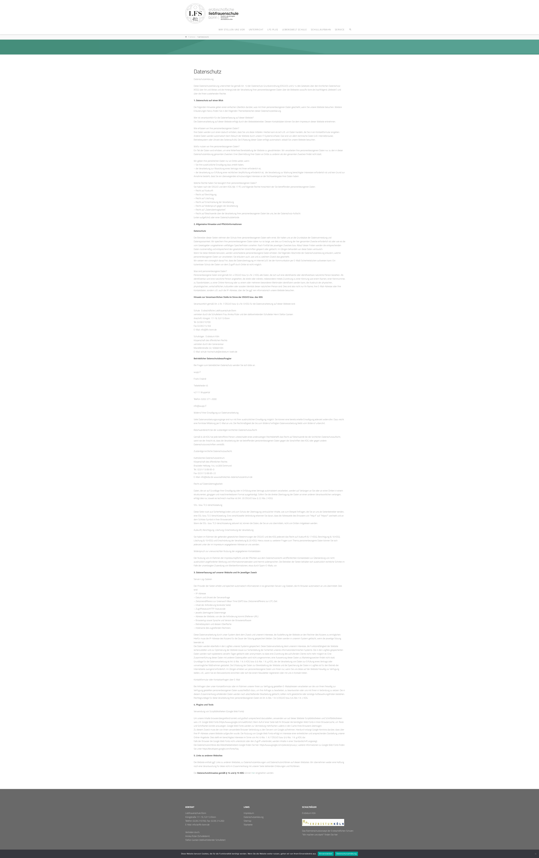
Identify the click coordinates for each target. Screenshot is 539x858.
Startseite (248, 824)
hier (253, 773)
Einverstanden (325, 854)
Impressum (249, 813)
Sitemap (247, 820)
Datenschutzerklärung (253, 817)
